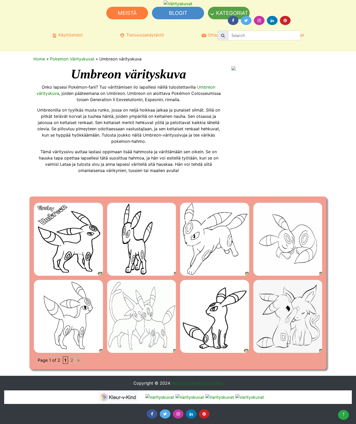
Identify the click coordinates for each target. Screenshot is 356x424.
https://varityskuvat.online (197, 383)
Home (39, 59)
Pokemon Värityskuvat (72, 59)
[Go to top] (343, 415)
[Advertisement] (142, 95)
